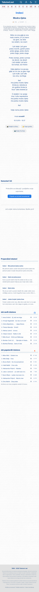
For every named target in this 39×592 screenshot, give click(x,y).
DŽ (31, 7)
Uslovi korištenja (29, 587)
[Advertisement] (19, 156)
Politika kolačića (20, 587)
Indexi (19, 12)
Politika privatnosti (10, 587)
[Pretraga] (21, 2)
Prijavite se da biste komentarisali (19, 196)
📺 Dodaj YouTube (19, 131)
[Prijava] (26, 2)
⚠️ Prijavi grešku (27, 126)
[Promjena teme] (31, 2)
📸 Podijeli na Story (12, 126)
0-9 (3, 7)
